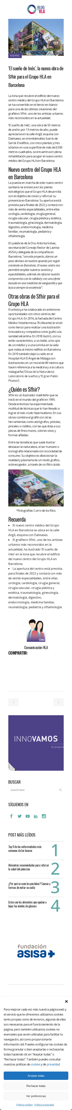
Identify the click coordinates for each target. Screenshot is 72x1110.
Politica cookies (24, 1104)
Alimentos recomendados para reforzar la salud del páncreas (28, 867)
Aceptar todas (36, 1075)
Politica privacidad (44, 1104)
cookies (35, 1064)
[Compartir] (12, 661)
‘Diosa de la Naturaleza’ (39, 372)
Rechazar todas (36, 1085)
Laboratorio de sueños (23, 376)
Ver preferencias (36, 1096)
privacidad (53, 1064)
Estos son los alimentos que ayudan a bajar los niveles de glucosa (27, 904)
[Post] (21, 661)
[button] (66, 1001)
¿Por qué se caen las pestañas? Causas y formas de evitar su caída (29, 885)
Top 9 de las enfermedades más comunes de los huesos (25, 848)
